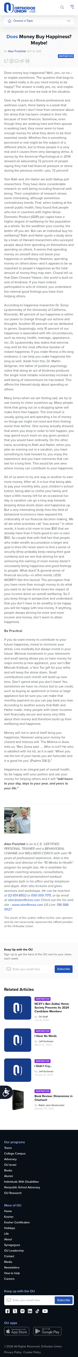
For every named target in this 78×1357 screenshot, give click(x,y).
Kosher (9, 1217)
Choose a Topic (23, 21)
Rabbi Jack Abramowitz (51, 1105)
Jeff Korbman (46, 1041)
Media (8, 1262)
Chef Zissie (14, 136)
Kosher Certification (17, 1223)
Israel (10, 69)
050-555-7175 (41, 895)
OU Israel (10, 1165)
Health (11, 37)
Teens (8, 1148)
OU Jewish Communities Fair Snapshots (15, 150)
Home (8, 1211)
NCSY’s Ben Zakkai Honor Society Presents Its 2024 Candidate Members (52, 1007)
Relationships (16, 45)
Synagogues (12, 1245)
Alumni (8, 1176)
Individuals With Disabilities (21, 1182)
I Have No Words (46, 1036)
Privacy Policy (13, 1352)
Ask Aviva (13, 128)
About (8, 1240)
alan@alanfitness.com (24, 899)
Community (14, 84)
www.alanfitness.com (27, 904)
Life (6, 1234)
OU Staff (43, 1017)
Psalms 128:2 (40, 760)
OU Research (13, 1193)
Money (11, 61)
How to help (12, 1273)
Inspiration (14, 77)
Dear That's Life (14, 118)
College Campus (15, 1154)
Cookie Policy (32, 1352)
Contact (9, 1256)
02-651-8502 (17, 895)
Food (10, 29)
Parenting (13, 53)
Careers (9, 1279)
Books (8, 1171)
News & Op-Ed (16, 92)
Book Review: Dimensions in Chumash (54, 1098)
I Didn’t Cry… (43, 1066)
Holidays (9, 1228)
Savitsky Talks (16, 108)
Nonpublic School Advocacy (22, 1188)
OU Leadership (14, 1251)
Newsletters (12, 1268)
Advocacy (10, 1159)
